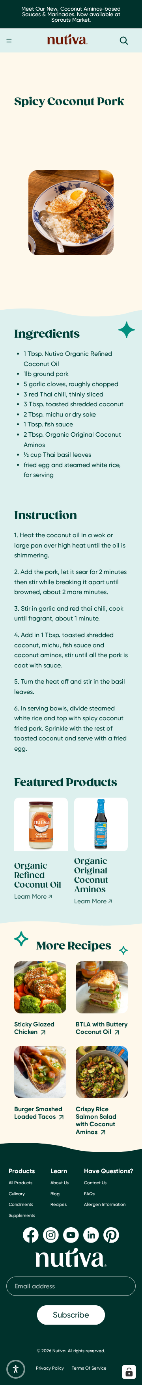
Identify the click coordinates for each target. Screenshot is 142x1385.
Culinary (17, 1193)
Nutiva (58, 1350)
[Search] (124, 40)
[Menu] (9, 41)
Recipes (58, 1204)
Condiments (21, 1204)
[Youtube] (71, 1235)
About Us (59, 1182)
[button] (15, 1369)
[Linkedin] (91, 1235)
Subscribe (71, 1315)
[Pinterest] (111, 1235)
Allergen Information (104, 1204)
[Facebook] (31, 1235)
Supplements (22, 1215)
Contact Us (95, 1182)
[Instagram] (51, 1235)
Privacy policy (50, 1368)
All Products (20, 1182)
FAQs (89, 1193)
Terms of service (89, 1368)
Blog (55, 1193)
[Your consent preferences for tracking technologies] (129, 1372)
